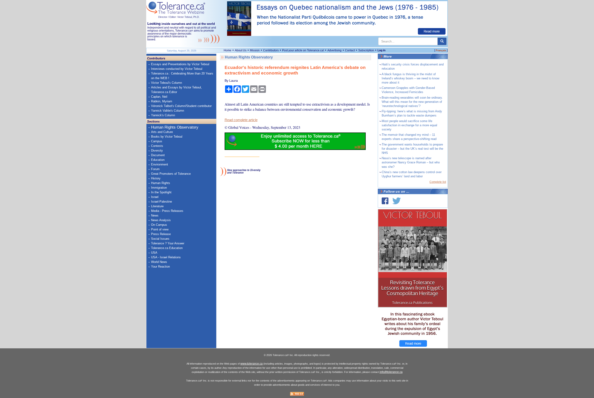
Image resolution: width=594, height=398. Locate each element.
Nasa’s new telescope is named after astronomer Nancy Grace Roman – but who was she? (411, 162)
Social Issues (160, 238)
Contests (157, 146)
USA (154, 252)
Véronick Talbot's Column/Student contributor (181, 106)
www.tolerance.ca (251, 363)
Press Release (161, 234)
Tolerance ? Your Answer (167, 243)
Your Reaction (160, 266)
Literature (157, 206)
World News (159, 262)
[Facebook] (385, 200)
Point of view (159, 229)
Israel (154, 197)
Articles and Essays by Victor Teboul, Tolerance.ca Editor (176, 90)
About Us (240, 50)
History (156, 178)
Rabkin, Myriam (161, 101)
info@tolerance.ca (391, 372)
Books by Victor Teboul (166, 136)
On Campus (159, 225)
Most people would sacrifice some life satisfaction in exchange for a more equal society (409, 125)
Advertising (334, 50)
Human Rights (160, 183)
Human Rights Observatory (174, 127)
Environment (159, 164)
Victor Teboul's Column (166, 82)
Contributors (271, 50)
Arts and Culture (162, 132)
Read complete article (241, 120)
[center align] (442, 41)
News (154, 215)
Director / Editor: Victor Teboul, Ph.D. (179, 17)
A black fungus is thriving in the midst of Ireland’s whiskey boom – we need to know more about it (410, 78)
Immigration (159, 187)
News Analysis (161, 220)
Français (441, 50)
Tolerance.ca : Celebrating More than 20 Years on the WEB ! (182, 76)
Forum (155, 169)
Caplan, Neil (159, 96)
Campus (156, 141)
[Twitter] (396, 200)
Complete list (437, 182)
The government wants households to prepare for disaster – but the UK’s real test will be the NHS (412, 149)
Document (158, 155)
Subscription (366, 50)
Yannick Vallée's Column (167, 110)
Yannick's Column (163, 115)
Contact (350, 50)
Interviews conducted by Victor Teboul (176, 69)
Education (158, 160)
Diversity (157, 150)
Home (227, 50)
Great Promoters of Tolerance (171, 173)
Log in (381, 50)
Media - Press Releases (167, 211)
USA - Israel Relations (166, 257)
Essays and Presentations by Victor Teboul (180, 64)
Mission (255, 50)
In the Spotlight (161, 192)
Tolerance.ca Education (167, 248)
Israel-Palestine (161, 201)
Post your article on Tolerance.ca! (303, 50)
